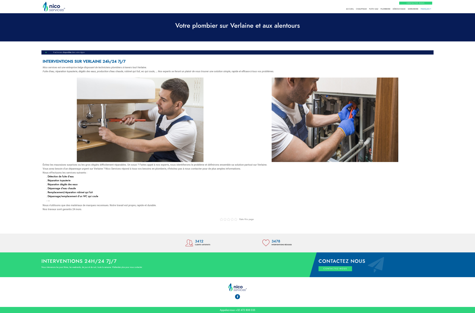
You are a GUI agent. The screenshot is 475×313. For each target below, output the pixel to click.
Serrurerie (413, 9)
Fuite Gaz (373, 9)
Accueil (350, 9)
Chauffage (361, 9)
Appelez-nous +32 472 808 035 (237, 310)
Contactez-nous (416, 3)
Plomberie (386, 9)
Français (425, 9)
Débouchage (399, 9)
